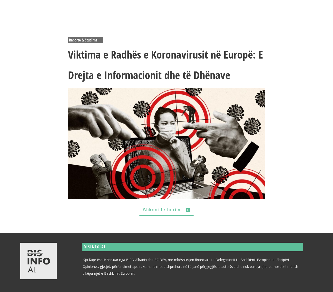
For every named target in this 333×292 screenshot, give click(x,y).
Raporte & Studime (83, 40)
